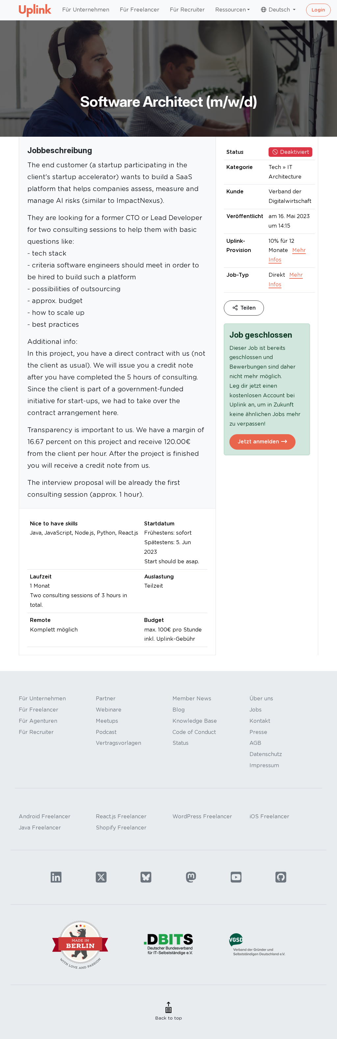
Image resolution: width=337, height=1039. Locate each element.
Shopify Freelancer (121, 828)
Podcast (106, 732)
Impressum (264, 765)
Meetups (107, 721)
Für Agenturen (38, 721)
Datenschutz (265, 754)
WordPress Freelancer (202, 816)
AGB (255, 743)
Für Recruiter (187, 10)
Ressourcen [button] (230, 10)
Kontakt (259, 721)
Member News (191, 698)
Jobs (255, 710)
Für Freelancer (139, 10)
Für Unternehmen (85, 10)
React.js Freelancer (121, 816)
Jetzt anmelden (259, 441)
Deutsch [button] (279, 10)
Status (180, 743)
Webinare (108, 710)
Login (318, 10)
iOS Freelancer (269, 816)
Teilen (247, 308)
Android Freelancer (44, 816)
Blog (178, 710)
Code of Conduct (194, 732)
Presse (258, 732)
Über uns (261, 698)
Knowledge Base (194, 721)
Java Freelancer (40, 828)
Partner (106, 698)
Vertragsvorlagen (118, 743)
